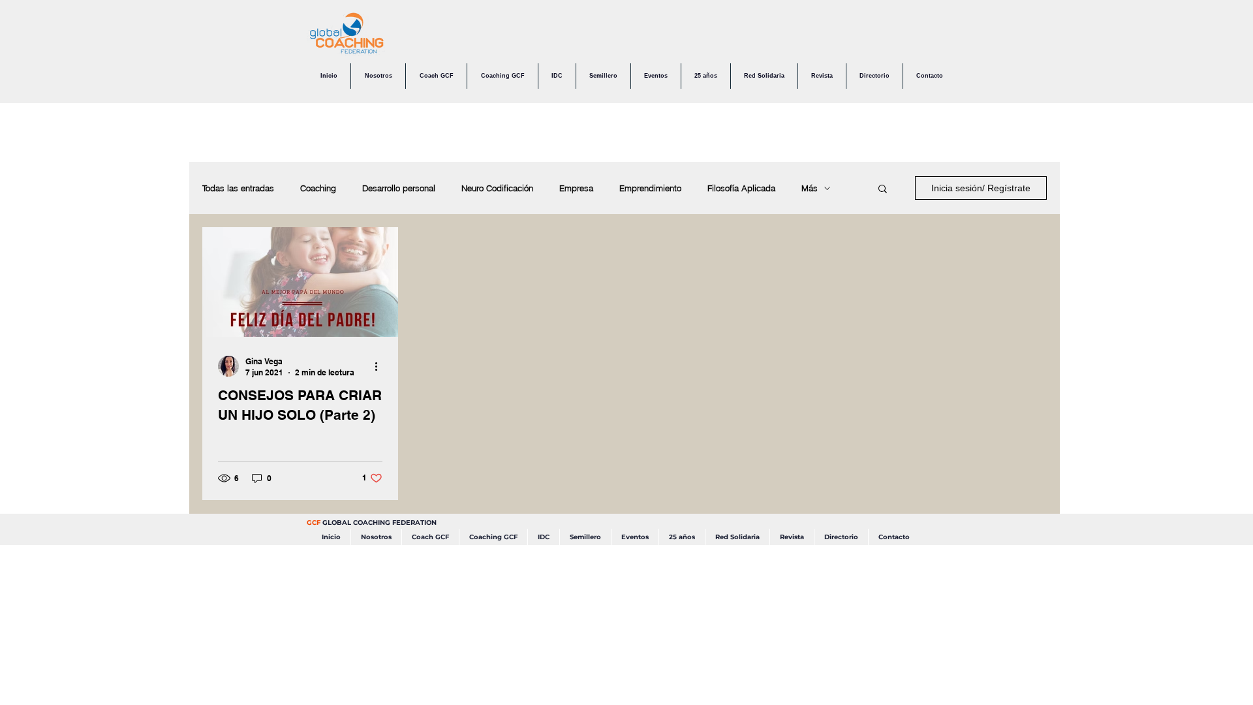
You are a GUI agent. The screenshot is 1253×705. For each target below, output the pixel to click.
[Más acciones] (380, 366)
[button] (882, 189)
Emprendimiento (650, 188)
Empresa (576, 188)
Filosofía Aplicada (741, 188)
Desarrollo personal (398, 188)
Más (809, 188)
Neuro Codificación (497, 188)
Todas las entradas (238, 188)
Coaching (318, 188)
